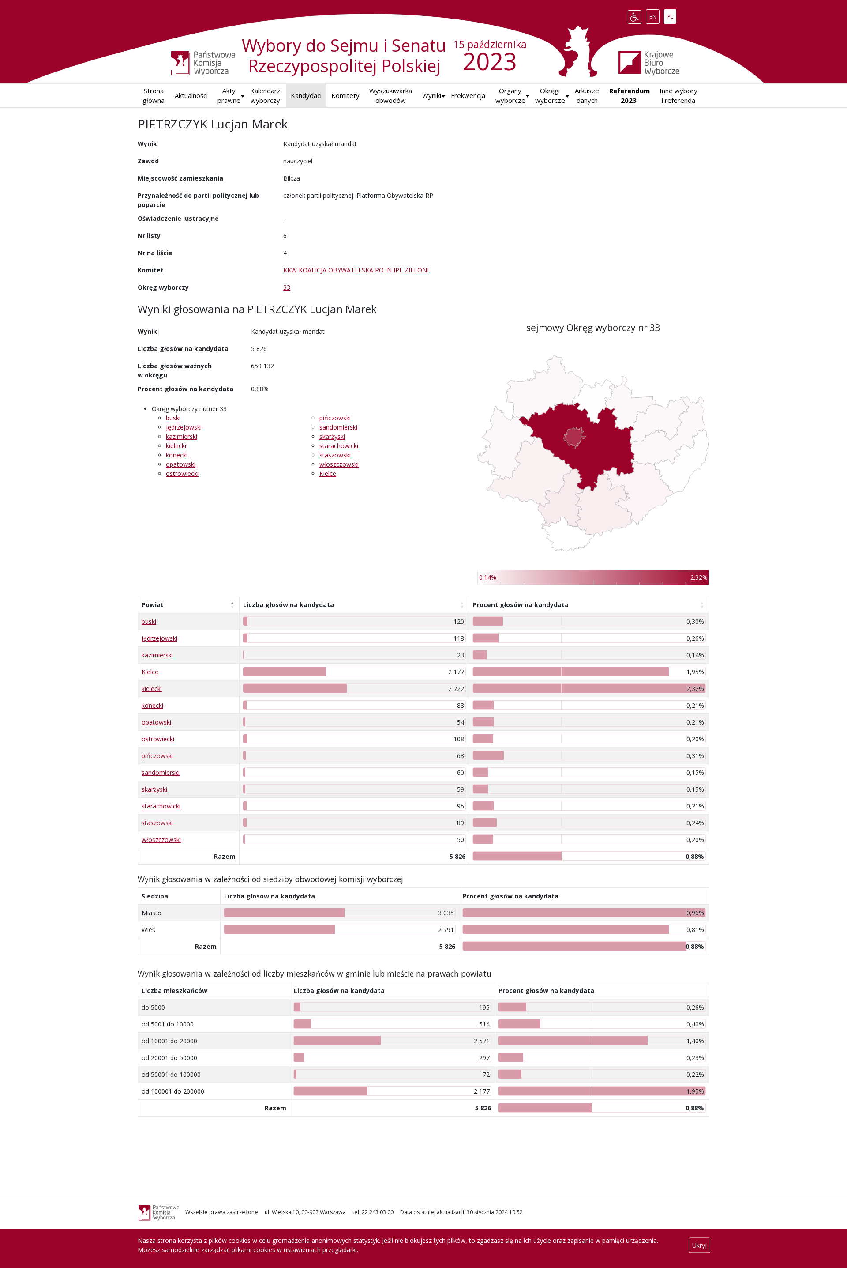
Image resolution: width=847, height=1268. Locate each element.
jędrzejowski (184, 427)
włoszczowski (339, 464)
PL (671, 15)
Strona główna (153, 95)
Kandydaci (306, 95)
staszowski (335, 455)
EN (654, 15)
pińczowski (335, 418)
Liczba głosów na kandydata (288, 604)
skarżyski (332, 436)
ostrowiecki (182, 473)
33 (286, 287)
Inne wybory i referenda (678, 95)
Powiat (153, 604)
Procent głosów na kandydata (521, 604)
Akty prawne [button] (228, 95)
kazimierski (181, 436)
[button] (431, 95)
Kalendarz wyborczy (265, 95)
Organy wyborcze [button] (510, 95)
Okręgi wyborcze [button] (550, 95)
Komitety (345, 95)
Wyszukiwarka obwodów (390, 95)
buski (173, 418)
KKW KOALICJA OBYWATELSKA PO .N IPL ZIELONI (356, 270)
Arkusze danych (587, 95)
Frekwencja (468, 95)
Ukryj (699, 1245)
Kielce (327, 473)
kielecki (176, 446)
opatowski (180, 464)
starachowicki (338, 446)
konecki (176, 455)
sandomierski (338, 427)
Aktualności (191, 95)
